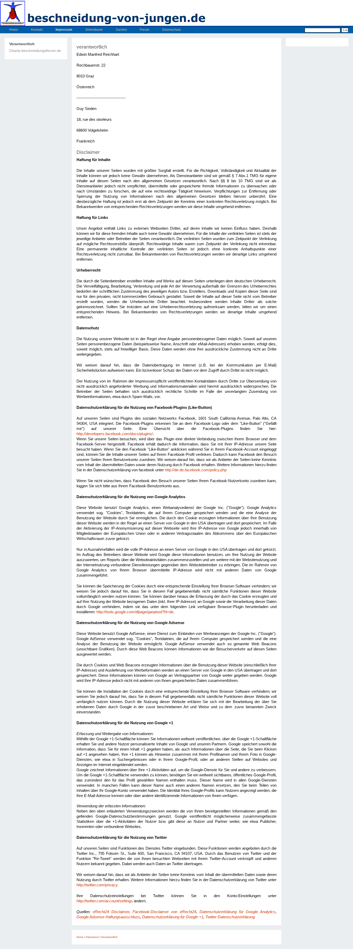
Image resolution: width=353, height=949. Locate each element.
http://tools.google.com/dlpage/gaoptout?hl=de (134, 612)
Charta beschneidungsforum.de (35, 50)
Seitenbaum (94, 29)
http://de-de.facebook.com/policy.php (196, 470)
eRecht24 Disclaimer (111, 912)
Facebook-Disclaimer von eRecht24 (164, 912)
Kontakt (37, 29)
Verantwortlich (22, 44)
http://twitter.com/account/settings (104, 901)
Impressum (64, 29)
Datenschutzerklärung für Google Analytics (237, 912)
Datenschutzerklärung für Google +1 (172, 917)
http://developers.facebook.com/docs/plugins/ (114, 434)
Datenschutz (171, 29)
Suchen (121, 29)
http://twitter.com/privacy (96, 885)
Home (13, 29)
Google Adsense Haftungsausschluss (108, 917)
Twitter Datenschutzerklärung (230, 917)
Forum (144, 29)
